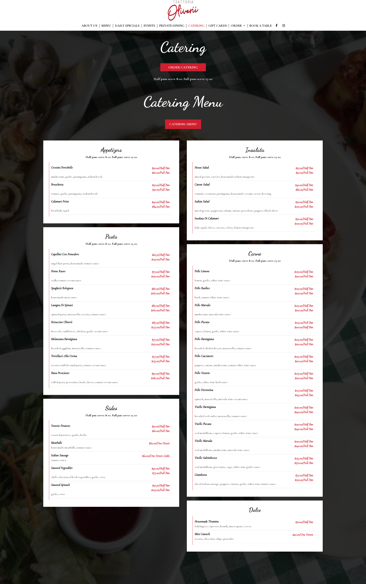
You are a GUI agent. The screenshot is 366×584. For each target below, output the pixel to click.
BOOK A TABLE (260, 26)
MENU (106, 26)
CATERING (196, 26)
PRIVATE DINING (171, 26)
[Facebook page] (277, 25)
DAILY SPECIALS (127, 26)
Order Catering (183, 67)
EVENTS (149, 26)
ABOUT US (89, 26)
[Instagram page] (284, 25)
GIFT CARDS (217, 26)
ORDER (237, 26)
